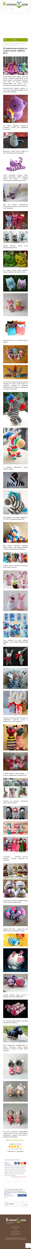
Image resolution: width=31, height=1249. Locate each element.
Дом (11, 43)
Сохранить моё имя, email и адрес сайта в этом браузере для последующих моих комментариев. (15, 1191)
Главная (7, 43)
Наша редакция (15, 1231)
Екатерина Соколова (17, 1140)
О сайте (15, 1229)
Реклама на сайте (15, 1234)
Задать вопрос (16, 1227)
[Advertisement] (15, 25)
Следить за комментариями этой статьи (9, 1195)
